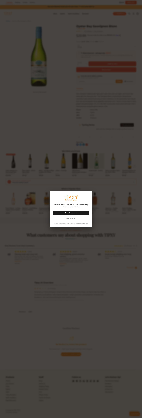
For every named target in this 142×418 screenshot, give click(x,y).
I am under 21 (71, 218)
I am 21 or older (71, 213)
